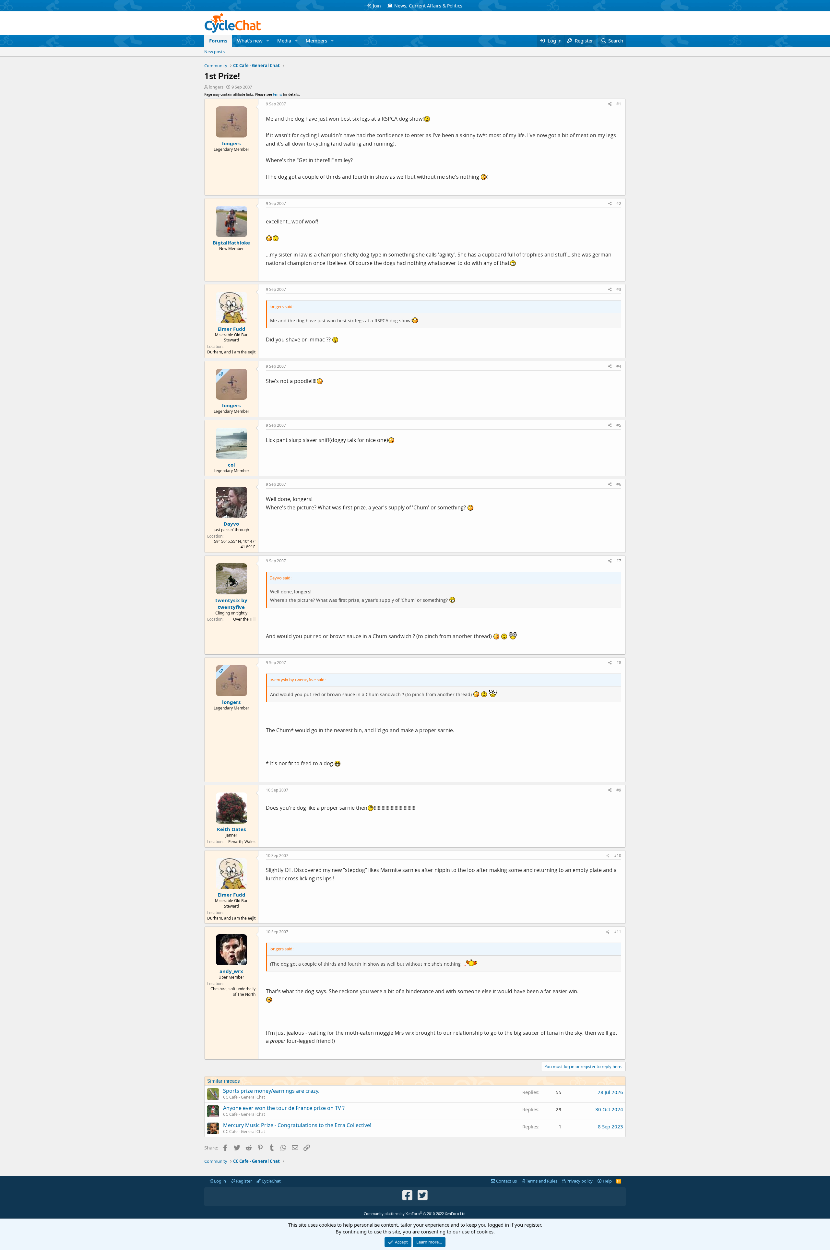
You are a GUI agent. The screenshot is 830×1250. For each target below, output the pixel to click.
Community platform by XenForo (415, 1213)
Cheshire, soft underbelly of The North (232, 991)
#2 (618, 203)
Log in (219, 1181)
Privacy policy (579, 1181)
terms (277, 94)
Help (607, 1181)
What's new (250, 40)
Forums (218, 40)
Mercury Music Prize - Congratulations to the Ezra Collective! (297, 1125)
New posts (214, 51)
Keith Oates (231, 829)
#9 (618, 790)
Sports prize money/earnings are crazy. (271, 1090)
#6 (618, 484)
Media (284, 40)
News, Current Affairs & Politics (428, 6)
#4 (618, 366)
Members (316, 40)
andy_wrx (231, 971)
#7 (618, 561)
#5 (618, 425)
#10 (617, 855)
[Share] (610, 104)
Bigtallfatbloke (231, 242)
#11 (617, 932)
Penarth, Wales (241, 841)
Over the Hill (244, 619)
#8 (618, 662)
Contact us (506, 1181)
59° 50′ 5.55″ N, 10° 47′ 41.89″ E (234, 544)
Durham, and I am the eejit (231, 352)
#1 (618, 104)
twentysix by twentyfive (231, 603)
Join (377, 6)
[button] (267, 41)
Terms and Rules (541, 1181)
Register (243, 1181)
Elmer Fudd (231, 329)
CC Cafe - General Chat (244, 1097)
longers (216, 87)
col (231, 464)
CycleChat (271, 1181)
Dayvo (231, 523)
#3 (618, 289)
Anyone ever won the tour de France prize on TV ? (284, 1108)
